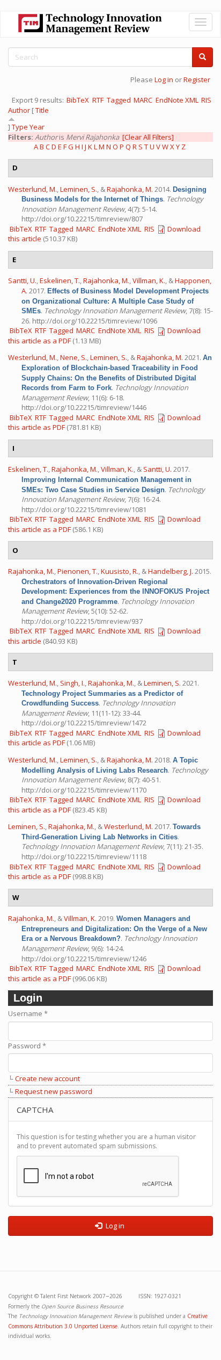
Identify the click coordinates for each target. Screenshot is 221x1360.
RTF (98, 100)
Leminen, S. (78, 189)
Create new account (47, 1078)
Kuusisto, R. (119, 571)
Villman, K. (148, 280)
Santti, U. (22, 280)
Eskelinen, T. (60, 280)
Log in (163, 79)
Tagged (119, 100)
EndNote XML (177, 100)
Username (28, 1013)
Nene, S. (73, 357)
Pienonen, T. (77, 571)
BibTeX (78, 100)
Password (27, 1045)
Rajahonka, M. (130, 189)
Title (42, 110)
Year (37, 127)
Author (19, 110)
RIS (206, 100)
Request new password (53, 1091)
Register (196, 79)
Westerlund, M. (32, 189)
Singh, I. (72, 683)
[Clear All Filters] (148, 137)
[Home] (90, 24)
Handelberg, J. (170, 571)
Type (20, 127)
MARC (143, 100)
